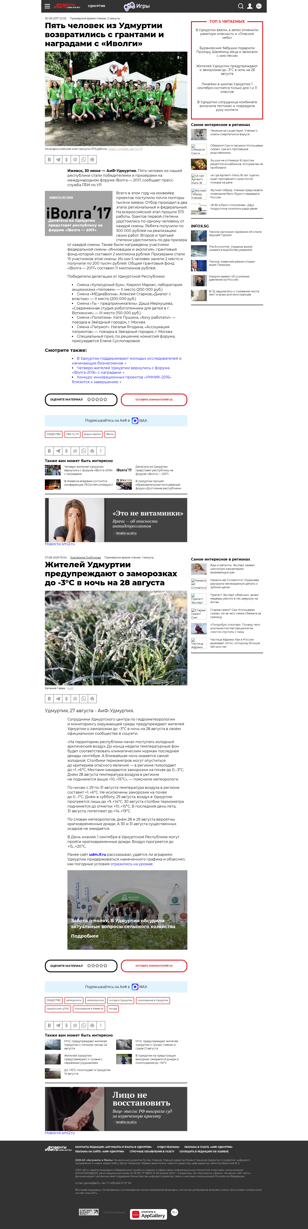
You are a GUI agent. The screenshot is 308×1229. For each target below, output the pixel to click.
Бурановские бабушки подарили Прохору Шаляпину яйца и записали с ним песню (227, 52)
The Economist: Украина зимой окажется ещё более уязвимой (230, 248)
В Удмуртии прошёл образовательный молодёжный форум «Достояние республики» (159, 484)
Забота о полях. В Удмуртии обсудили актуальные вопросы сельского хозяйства (123, 923)
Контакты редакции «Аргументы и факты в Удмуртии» (113, 1147)
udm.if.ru (97, 854)
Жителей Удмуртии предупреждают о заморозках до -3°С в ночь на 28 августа (227, 70)
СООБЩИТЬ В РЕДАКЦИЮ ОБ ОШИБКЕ (204, 1151)
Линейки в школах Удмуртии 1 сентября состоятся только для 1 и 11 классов (227, 88)
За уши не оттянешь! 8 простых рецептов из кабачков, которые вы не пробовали (236, 164)
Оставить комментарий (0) (154, 399)
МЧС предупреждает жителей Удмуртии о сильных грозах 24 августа (85, 1044)
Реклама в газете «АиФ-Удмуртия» (208, 1147)
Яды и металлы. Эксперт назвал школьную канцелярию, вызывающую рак (232, 568)
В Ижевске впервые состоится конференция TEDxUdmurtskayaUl (88, 482)
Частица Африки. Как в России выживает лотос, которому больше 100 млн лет (235, 643)
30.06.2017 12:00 (55, 18)
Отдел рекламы (168, 1147)
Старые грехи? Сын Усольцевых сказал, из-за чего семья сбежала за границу (235, 613)
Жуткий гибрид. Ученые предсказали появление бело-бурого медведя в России (236, 193)
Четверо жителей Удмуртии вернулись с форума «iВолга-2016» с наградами (121, 370)
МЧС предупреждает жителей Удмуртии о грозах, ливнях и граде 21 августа (157, 1044)
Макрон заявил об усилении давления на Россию (229, 278)
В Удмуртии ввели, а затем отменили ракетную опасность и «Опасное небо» (227, 34)
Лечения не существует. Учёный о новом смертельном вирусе (233, 132)
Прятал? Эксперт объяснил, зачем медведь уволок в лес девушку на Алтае (234, 598)
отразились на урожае (131, 864)
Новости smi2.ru (60, 544)
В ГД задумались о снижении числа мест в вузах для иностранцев (234, 293)
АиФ (70, 688)
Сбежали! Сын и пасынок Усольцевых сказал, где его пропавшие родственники (236, 149)
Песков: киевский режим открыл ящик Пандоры (232, 263)
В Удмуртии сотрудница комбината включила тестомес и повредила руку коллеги (227, 106)
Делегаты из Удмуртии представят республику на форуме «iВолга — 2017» (154, 470)
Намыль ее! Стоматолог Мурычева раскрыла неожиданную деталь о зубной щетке (234, 583)
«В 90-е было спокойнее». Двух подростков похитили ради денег (234, 206)
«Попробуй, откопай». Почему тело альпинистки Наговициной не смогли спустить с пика (235, 628)
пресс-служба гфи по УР (125, 149)
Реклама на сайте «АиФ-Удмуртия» (99, 1151)
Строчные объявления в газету (152, 1151)
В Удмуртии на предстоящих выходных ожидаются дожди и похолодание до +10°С (157, 1059)
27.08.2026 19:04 (56, 557)
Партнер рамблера (114, 1212)
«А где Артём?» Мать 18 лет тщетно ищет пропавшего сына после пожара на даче (234, 179)
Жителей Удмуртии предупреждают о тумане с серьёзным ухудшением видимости (74, 1061)
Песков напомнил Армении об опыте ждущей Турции (235, 233)
